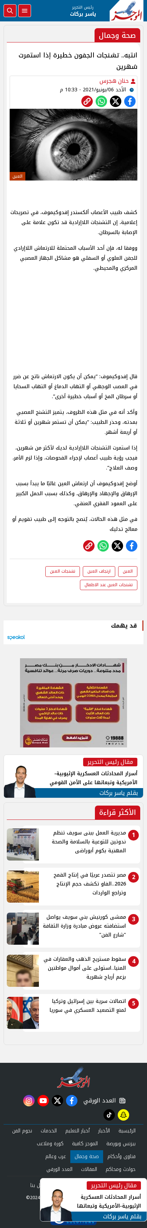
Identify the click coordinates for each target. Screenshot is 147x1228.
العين (128, 571)
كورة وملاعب (50, 1143)
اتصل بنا (38, 1185)
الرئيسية (127, 1131)
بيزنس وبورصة (121, 1143)
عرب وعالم (55, 1156)
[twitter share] (115, 101)
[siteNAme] (126, 10)
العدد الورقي (98, 1100)
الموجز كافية (85, 1143)
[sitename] (73, 1077)
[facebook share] (130, 101)
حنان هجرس (115, 80)
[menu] (24, 10)
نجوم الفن (22, 1131)
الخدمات (49, 1131)
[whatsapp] (87, 101)
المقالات (89, 1169)
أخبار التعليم (77, 1131)
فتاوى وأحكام (121, 1156)
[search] (10, 10)
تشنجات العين (62, 571)
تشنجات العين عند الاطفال (109, 585)
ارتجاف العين (99, 571)
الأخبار (104, 1131)
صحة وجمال (87, 1156)
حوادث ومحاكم (121, 1169)
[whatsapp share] (101, 101)
